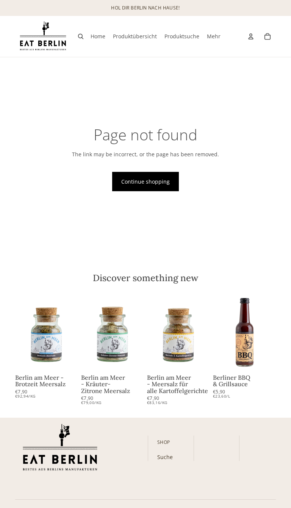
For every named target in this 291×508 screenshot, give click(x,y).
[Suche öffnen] (80, 36)
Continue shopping (145, 181)
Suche (165, 457)
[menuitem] (213, 36)
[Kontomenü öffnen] (250, 36)
